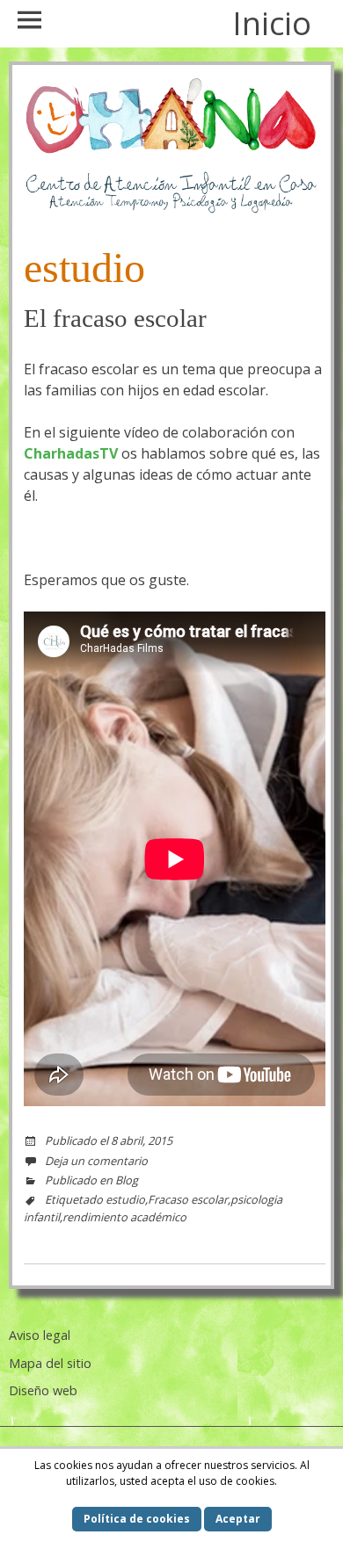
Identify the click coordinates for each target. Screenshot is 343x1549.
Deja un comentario (96, 1161)
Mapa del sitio (50, 1363)
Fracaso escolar (188, 1199)
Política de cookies (137, 1518)
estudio (125, 1199)
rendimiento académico (124, 1217)
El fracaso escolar (115, 318)
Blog (126, 1180)
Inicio (271, 23)
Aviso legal (39, 1335)
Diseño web (43, 1390)
